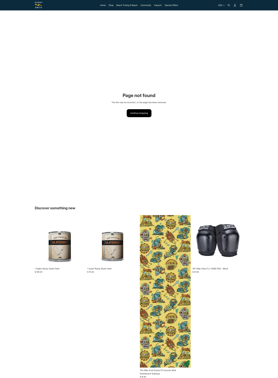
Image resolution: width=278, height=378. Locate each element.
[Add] (81, 261)
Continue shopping (139, 113)
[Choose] (238, 261)
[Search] (229, 5)
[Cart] (241, 5)
